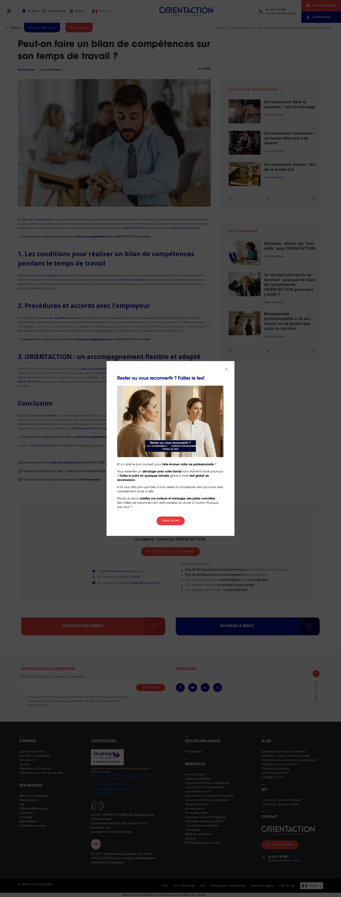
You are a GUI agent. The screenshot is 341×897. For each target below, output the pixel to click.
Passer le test (170, 520)
